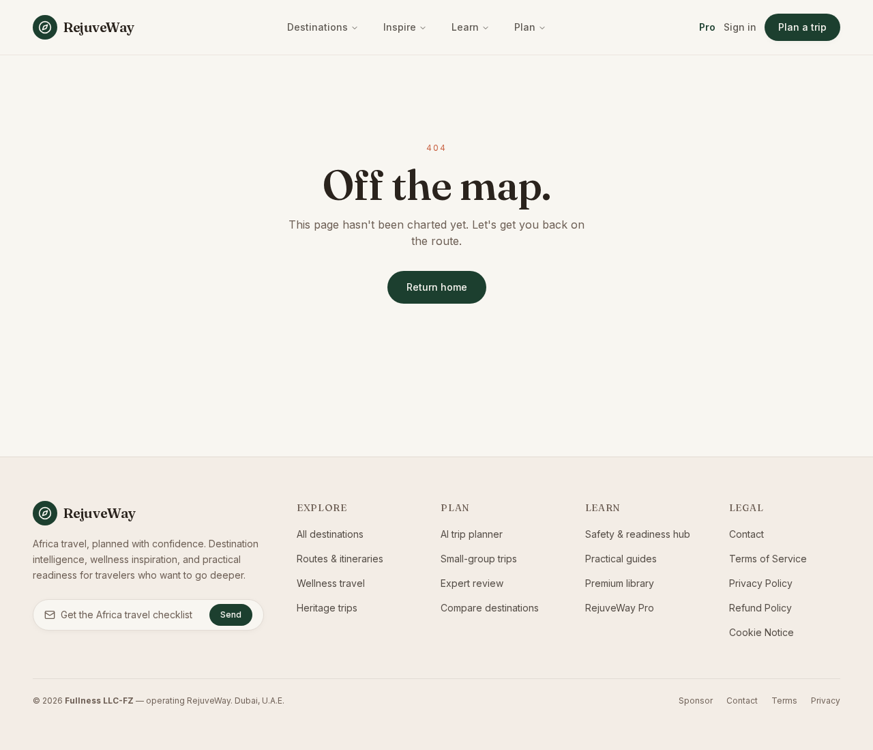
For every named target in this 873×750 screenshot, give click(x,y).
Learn (465, 27)
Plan (524, 27)
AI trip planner (472, 534)
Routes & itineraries (340, 558)
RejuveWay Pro (619, 608)
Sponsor (696, 700)
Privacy (825, 700)
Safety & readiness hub (637, 534)
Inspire (399, 27)
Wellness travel (331, 583)
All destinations (330, 534)
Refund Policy (760, 608)
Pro (707, 27)
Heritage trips (327, 608)
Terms (784, 700)
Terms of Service (768, 558)
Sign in (740, 27)
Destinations (317, 27)
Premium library (619, 583)
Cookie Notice (761, 632)
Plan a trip (802, 27)
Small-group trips (479, 558)
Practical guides (621, 558)
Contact (746, 534)
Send (230, 614)
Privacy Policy (761, 583)
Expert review (472, 583)
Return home (436, 287)
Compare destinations (490, 608)
